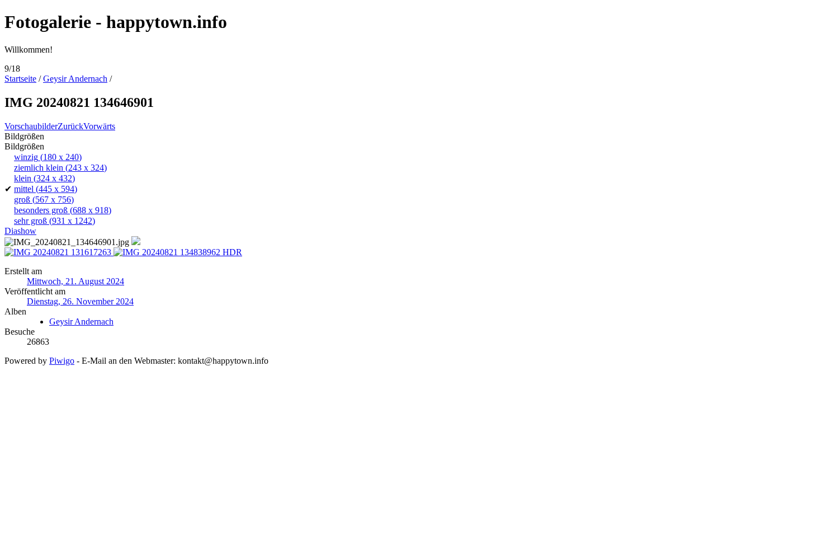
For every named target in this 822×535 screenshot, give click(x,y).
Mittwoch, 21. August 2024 (75, 281)
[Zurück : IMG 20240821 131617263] (59, 252)
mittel (45, 189)
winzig (48, 157)
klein (44, 178)
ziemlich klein (60, 167)
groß (44, 199)
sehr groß (54, 221)
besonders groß (62, 210)
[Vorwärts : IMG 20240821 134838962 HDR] (178, 252)
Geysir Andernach (75, 78)
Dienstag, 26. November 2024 (80, 301)
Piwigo (61, 360)
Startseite (20, 78)
